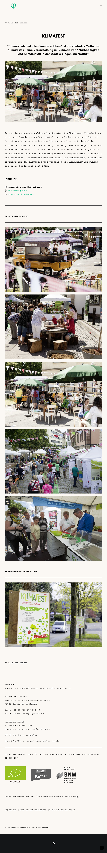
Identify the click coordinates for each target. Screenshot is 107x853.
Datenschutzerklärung (33, 810)
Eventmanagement (17, 190)
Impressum (10, 810)
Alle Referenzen (18, 23)
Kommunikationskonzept (21, 194)
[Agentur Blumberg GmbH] (8, 8)
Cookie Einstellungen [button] (62, 810)
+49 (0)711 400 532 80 (26, 710)
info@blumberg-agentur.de (28, 713)
